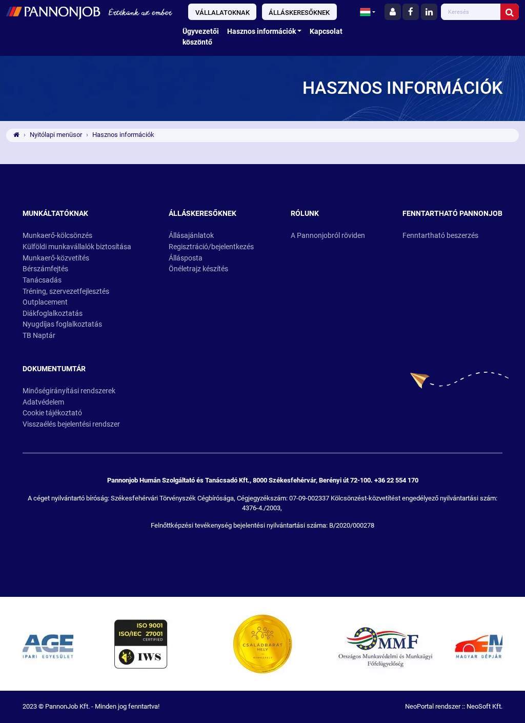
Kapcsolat (326, 31)
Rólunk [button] (305, 213)
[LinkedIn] (429, 12)
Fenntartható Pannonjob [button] (452, 213)
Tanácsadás (42, 280)
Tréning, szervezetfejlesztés (66, 291)
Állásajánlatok (191, 235)
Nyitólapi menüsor (56, 134)
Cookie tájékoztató (52, 413)
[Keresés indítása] (509, 12)
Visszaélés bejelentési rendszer (71, 424)
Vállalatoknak (222, 12)
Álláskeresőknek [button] (202, 213)
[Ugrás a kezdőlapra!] (89, 11)
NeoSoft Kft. (484, 706)
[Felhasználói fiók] (393, 12)
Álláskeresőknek (299, 12)
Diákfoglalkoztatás (53, 313)
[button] (367, 12)
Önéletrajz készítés (198, 269)
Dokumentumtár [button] (54, 369)
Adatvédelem (43, 402)
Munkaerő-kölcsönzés (57, 235)
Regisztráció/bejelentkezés (211, 247)
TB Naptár (39, 335)
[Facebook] (410, 12)
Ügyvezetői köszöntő (201, 37)
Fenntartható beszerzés (440, 235)
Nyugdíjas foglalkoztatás (62, 324)
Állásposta (186, 258)
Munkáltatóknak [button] (55, 213)
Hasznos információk (123, 134)
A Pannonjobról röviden (328, 235)
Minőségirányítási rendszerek (69, 391)
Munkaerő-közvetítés (56, 258)
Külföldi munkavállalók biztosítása (77, 247)
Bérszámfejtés (45, 269)
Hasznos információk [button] (261, 31)
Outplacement (45, 302)
